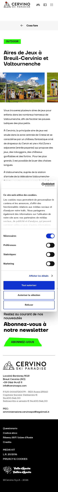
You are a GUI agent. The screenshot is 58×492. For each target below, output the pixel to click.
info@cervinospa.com (15, 385)
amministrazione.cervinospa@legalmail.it (26, 411)
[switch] (50, 245)
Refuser (29, 305)
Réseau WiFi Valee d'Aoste (18, 437)
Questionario (10, 428)
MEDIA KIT (9, 449)
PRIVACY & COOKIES (15, 459)
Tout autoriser (29, 285)
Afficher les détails (39, 276)
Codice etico (10, 433)
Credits (7, 442)
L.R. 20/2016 (10, 454)
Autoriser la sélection (29, 295)
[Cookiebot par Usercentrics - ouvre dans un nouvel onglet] (42, 185)
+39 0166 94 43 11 (12, 382)
